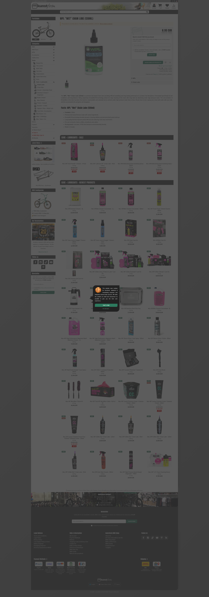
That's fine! (106, 305)
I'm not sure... (106, 308)
